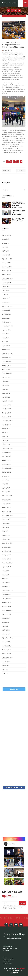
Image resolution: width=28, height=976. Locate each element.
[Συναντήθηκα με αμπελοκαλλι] (9, 882)
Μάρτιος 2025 (6, 302)
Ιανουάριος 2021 (6, 499)
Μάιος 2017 (5, 673)
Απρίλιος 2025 (6, 298)
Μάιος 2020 (5, 531)
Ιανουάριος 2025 (6, 310)
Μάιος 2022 (5, 436)
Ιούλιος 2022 (5, 428)
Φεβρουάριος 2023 (7, 401)
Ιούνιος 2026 (5, 243)
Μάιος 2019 (5, 578)
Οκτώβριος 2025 (6, 274)
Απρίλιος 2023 (6, 393)
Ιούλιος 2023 (5, 381)
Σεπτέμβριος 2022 (7, 421)
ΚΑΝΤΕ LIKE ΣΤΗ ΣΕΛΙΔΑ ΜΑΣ (14, 787)
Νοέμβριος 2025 (6, 270)
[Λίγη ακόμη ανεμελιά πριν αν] (19, 882)
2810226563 (6, 950)
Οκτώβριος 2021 (6, 464)
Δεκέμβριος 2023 (7, 361)
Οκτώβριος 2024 (6, 322)
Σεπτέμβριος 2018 (7, 610)
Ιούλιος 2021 (5, 476)
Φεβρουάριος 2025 (7, 306)
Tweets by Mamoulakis (9, 693)
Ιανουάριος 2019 (6, 594)
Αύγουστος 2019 (6, 567)
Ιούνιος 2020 (5, 527)
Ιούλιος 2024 (5, 334)
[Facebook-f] (8, 10)
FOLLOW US (14, 689)
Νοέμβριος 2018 (6, 602)
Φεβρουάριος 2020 (7, 543)
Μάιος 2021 (5, 484)
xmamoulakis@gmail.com (14, 938)
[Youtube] (19, 10)
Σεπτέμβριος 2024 (7, 326)
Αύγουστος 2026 (6, 235)
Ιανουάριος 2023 (6, 405)
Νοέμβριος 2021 (6, 460)
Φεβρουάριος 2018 (7, 638)
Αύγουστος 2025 (6, 282)
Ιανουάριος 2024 (6, 357)
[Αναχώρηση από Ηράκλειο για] (9, 862)
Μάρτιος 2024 (6, 349)
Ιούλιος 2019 (5, 571)
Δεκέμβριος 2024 (7, 314)
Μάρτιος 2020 (6, 539)
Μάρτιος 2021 (6, 492)
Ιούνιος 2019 (5, 574)
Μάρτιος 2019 (6, 586)
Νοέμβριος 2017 (6, 650)
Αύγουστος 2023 (6, 377)
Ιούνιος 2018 (5, 622)
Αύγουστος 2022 (6, 424)
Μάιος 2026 (5, 247)
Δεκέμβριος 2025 (7, 267)
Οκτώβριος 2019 (6, 559)
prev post (6, 170)
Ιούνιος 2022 (5, 432)
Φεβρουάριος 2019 (7, 590)
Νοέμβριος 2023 (6, 365)
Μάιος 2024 (5, 342)
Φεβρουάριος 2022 (7, 448)
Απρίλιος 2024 (6, 345)
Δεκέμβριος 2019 (7, 551)
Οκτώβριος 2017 (6, 653)
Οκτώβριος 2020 (6, 511)
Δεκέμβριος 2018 (7, 598)
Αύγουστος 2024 (6, 330)
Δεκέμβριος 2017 (7, 646)
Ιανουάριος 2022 (6, 452)
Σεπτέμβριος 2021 (7, 468)
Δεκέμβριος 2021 (7, 456)
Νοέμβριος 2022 (6, 413)
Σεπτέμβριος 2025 (7, 278)
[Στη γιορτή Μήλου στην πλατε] (9, 872)
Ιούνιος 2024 (5, 338)
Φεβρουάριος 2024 (7, 353)
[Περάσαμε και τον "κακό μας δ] (19, 862)
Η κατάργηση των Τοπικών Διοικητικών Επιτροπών (18, 203)
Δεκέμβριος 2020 (7, 503)
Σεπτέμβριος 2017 (7, 657)
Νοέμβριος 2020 (6, 507)
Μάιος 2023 (5, 389)
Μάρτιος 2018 (6, 634)
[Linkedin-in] (12, 10)
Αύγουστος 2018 (6, 614)
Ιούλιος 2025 (5, 286)
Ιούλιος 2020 (5, 523)
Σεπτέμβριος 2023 (7, 373)
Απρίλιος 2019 (6, 582)
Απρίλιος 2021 (6, 488)
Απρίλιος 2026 (6, 251)
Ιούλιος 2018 (5, 618)
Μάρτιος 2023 (6, 397)
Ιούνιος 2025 (5, 290)
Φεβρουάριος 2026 (7, 259)
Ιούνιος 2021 (5, 480)
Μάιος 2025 (5, 294)
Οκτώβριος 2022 (6, 417)
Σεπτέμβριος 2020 (7, 515)
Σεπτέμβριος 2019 (7, 563)
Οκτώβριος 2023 (6, 369)
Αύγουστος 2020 (6, 519)
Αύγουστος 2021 (6, 472)
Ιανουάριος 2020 (6, 547)
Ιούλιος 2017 (5, 665)
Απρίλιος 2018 (6, 630)
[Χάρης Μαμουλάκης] (9, 3)
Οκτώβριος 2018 (6, 606)
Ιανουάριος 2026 (6, 263)
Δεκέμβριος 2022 (7, 409)
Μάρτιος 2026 (6, 255)
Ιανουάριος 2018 (6, 642)
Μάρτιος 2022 (6, 444)
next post (20, 170)
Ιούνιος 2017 (5, 669)
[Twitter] (15, 10)
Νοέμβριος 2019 (6, 555)
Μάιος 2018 (5, 626)
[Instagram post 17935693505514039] (9, 852)
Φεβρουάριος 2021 (7, 496)
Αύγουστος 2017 (6, 661)
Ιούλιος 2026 (5, 239)
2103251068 (6, 961)
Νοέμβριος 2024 (6, 318)
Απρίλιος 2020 (6, 535)
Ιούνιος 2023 (5, 385)
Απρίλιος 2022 (6, 440)
